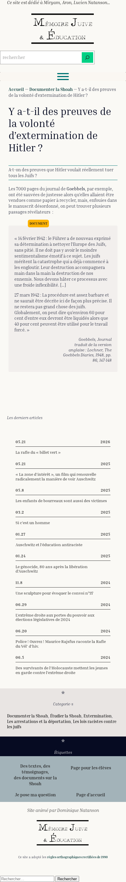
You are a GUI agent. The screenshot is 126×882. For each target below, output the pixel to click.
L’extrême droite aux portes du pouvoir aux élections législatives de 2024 (55, 617)
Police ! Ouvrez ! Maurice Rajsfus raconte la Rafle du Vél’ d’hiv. (61, 643)
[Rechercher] (87, 57)
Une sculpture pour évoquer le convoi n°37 (54, 593)
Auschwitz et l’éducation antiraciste (49, 544)
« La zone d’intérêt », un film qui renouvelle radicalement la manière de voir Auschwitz (56, 476)
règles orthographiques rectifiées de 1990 (77, 857)
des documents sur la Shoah (35, 780)
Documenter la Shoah (51, 89)
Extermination (98, 715)
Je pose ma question (35, 794)
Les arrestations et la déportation (39, 721)
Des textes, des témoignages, (35, 768)
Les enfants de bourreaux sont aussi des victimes (61, 500)
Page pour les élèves (91, 767)
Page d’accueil (90, 794)
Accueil (16, 89)
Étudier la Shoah (65, 715)
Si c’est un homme (33, 522)
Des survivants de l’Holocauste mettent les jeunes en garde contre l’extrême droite (62, 670)
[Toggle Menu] (63, 76)
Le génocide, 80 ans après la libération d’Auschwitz (52, 568)
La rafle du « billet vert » (38, 452)
